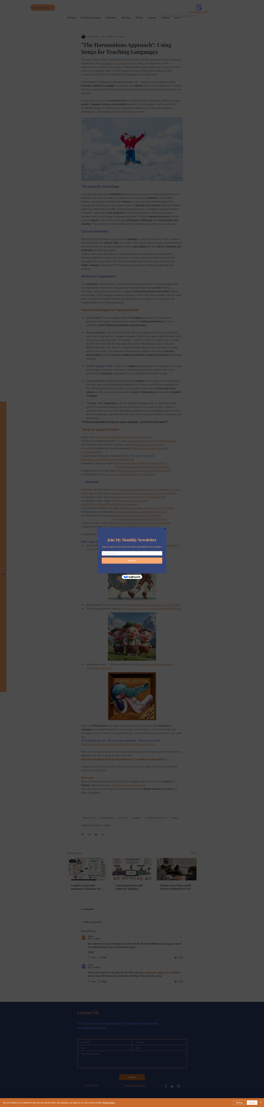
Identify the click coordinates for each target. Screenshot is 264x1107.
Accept (252, 1102)
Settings (239, 1102)
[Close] (260, 1102)
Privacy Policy (109, 1102)
